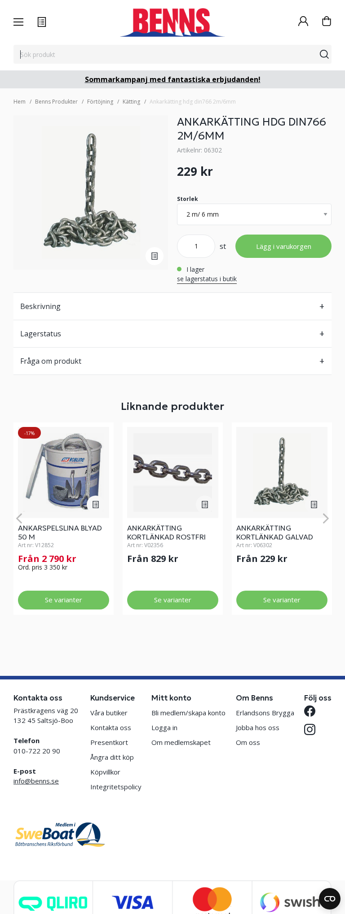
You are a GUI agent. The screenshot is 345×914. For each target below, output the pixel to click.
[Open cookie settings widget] (330, 899)
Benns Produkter (56, 101)
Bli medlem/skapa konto (188, 712)
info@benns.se (36, 780)
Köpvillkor (105, 771)
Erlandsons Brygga (265, 712)
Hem (19, 101)
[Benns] (172, 22)
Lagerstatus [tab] (40, 334)
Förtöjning (100, 101)
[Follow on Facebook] (310, 711)
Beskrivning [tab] (40, 306)
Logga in (164, 727)
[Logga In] (303, 22)
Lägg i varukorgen (283, 246)
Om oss (248, 742)
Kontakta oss (110, 727)
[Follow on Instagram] (310, 729)
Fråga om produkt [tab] (50, 361)
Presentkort (109, 742)
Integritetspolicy (116, 786)
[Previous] (19, 519)
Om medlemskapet (181, 742)
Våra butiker (109, 712)
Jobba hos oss (257, 727)
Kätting (131, 101)
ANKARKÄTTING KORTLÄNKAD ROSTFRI (166, 532)
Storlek (187, 199)
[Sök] (324, 54)
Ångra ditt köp (112, 757)
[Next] (326, 519)
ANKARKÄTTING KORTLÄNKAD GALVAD (274, 532)
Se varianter (63, 599)
